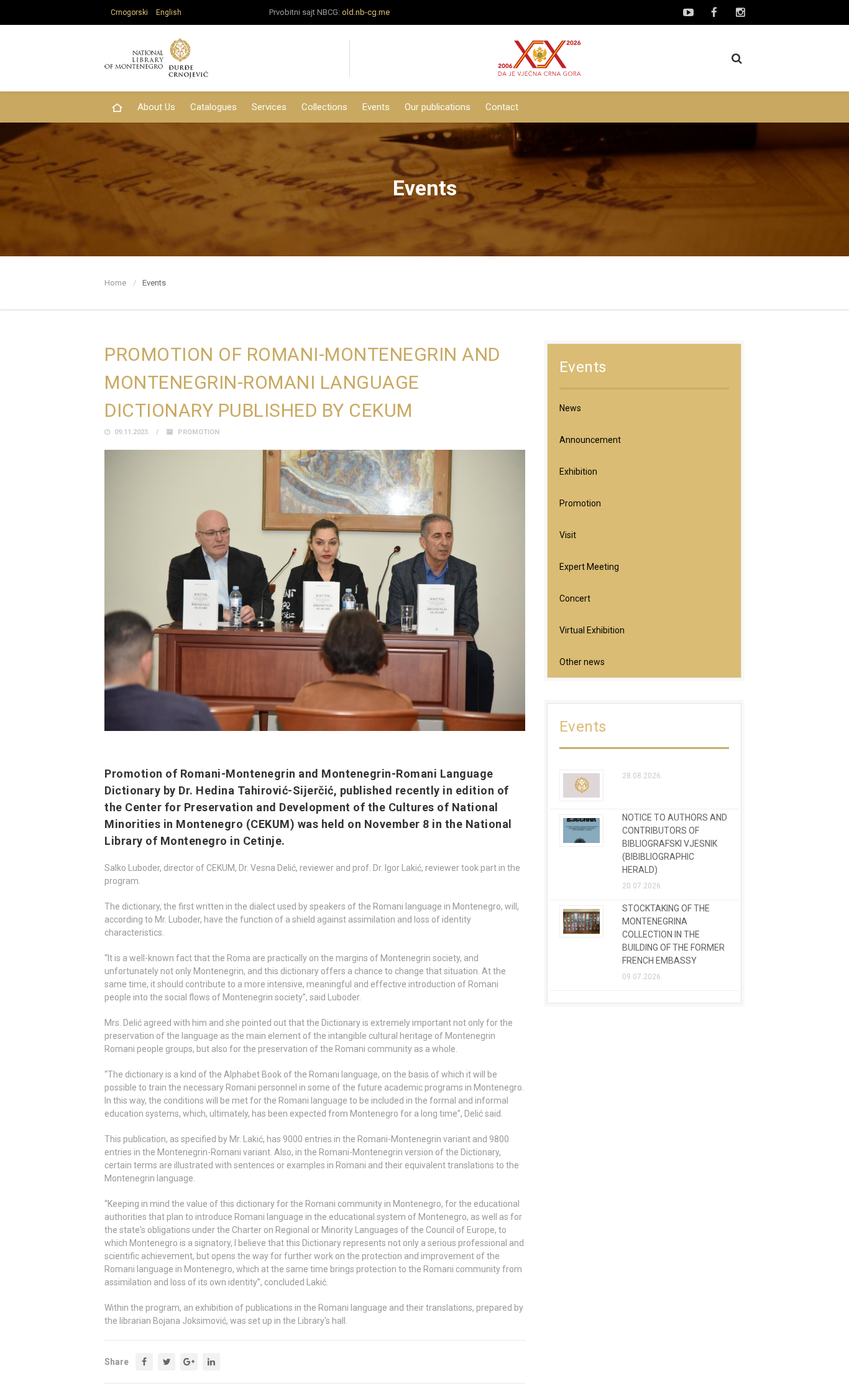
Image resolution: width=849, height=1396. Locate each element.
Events (376, 107)
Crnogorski (129, 12)
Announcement (590, 440)
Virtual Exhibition (592, 630)
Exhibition (578, 472)
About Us (156, 107)
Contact (501, 107)
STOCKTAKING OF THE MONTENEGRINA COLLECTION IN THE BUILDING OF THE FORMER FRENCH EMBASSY (673, 934)
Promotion (198, 432)
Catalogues (213, 107)
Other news (582, 662)
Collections (324, 107)
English (168, 12)
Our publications (437, 107)
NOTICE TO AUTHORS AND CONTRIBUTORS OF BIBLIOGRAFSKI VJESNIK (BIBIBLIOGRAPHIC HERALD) (674, 843)
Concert (574, 598)
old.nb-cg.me (366, 12)
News (570, 408)
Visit (567, 535)
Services (269, 107)
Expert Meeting (589, 567)
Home (115, 282)
